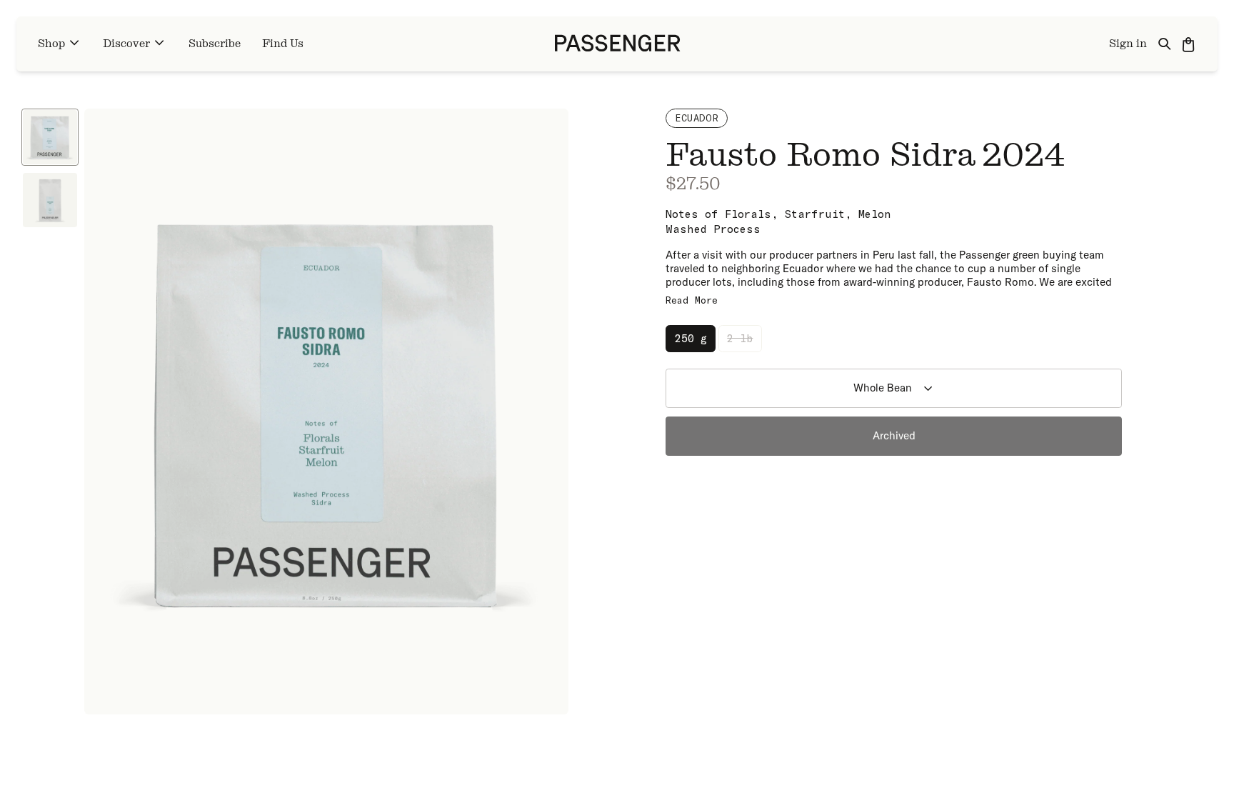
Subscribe (215, 43)
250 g (691, 338)
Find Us (283, 43)
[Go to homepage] (617, 43)
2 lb (740, 338)
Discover (126, 43)
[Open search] (1165, 44)
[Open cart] (1189, 44)
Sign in (1128, 43)
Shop (51, 43)
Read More (692, 300)
